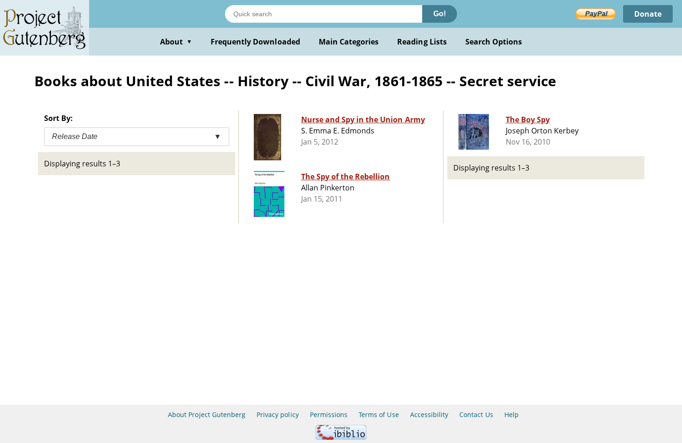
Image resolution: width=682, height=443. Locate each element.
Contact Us (476, 414)
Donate (648, 14)
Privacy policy (278, 414)
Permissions (328, 414)
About (176, 42)
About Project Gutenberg (206, 414)
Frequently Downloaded (255, 42)
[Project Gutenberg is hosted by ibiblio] (341, 437)
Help (511, 414)
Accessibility (429, 414)
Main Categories (349, 42)
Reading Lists (422, 42)
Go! (439, 14)
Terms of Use (379, 414)
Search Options (493, 42)
